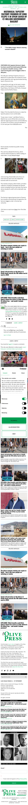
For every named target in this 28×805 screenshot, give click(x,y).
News (15, 209)
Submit (14, 783)
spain (13, 219)
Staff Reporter (16, 25)
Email (3, 768)
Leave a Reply (18, 323)
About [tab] (23, 373)
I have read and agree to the (15, 779)
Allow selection (14, 427)
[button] (25, 676)
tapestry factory (20, 219)
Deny (14, 434)
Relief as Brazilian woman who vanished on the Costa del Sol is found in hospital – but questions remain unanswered (13, 716)
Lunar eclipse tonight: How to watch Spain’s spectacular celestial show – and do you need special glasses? (13, 704)
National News (22, 7)
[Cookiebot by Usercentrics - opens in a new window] (20, 369)
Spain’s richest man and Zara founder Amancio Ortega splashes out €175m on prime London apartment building (13, 511)
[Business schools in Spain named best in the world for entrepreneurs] (14, 357)
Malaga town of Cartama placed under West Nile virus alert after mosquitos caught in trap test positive (13, 710)
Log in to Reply (7, 335)
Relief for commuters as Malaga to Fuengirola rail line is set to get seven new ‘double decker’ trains (14, 722)
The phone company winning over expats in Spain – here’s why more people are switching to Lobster (13, 247)
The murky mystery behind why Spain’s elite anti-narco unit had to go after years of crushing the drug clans (14, 727)
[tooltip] (6, 319)
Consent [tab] (5, 373)
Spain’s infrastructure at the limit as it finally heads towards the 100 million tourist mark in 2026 (14, 273)
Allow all (14, 420)
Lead (16, 7)
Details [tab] (14, 373)
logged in (10, 344)
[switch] (24, 403)
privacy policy (23, 779)
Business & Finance (8, 7)
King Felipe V (7, 219)
